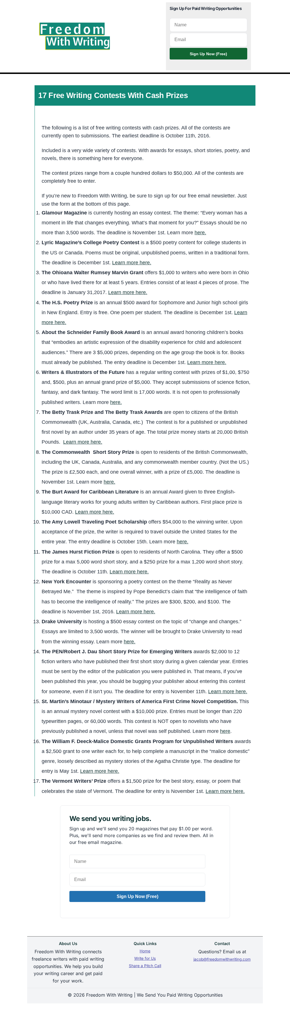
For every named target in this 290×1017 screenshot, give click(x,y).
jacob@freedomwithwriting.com (222, 959)
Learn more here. (131, 262)
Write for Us (145, 958)
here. (200, 232)
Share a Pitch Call (145, 965)
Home (145, 951)
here (225, 731)
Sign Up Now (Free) (208, 54)
